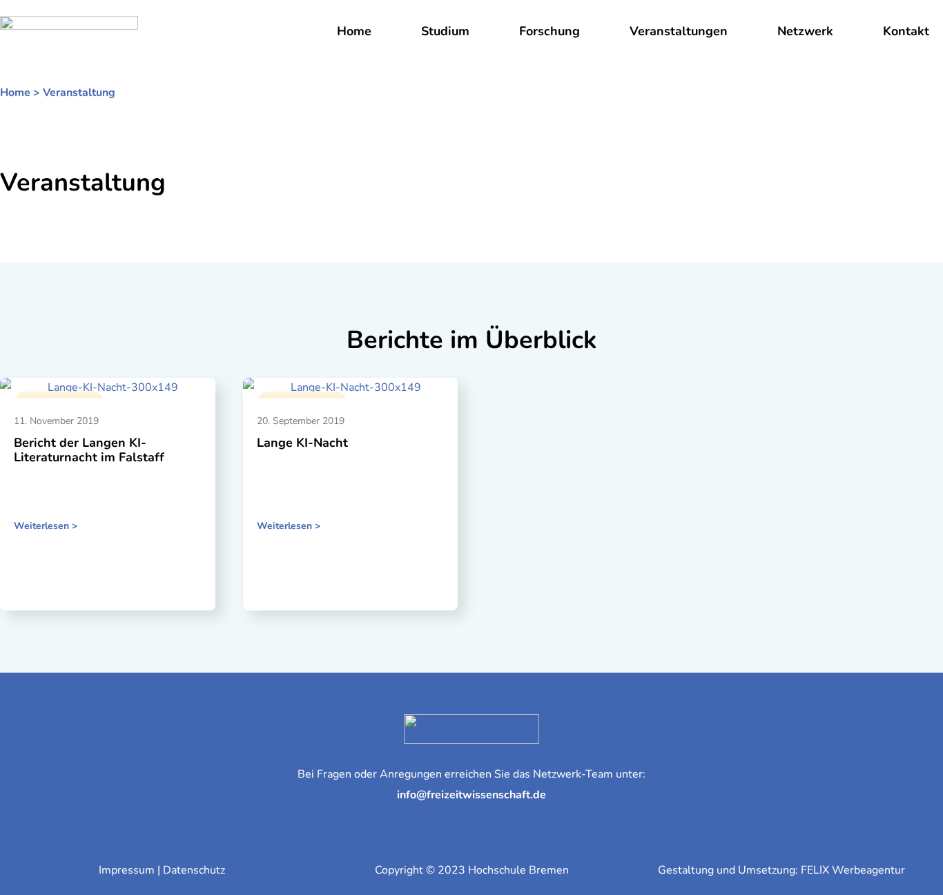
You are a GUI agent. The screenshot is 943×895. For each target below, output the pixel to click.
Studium (445, 31)
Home (354, 31)
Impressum (127, 870)
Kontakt (906, 31)
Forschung (549, 31)
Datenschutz (194, 870)
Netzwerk (805, 31)
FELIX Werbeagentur (853, 870)
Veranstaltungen (679, 31)
